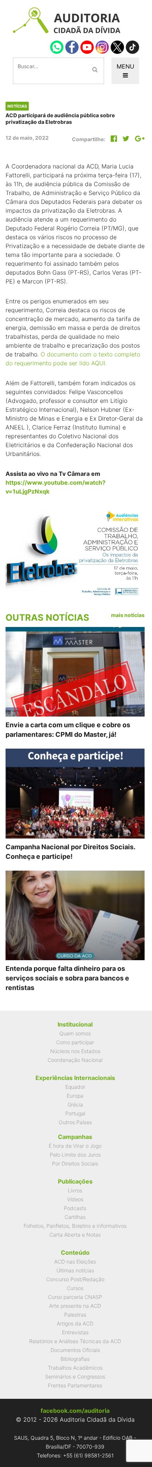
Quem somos (75, 1033)
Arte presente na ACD (75, 1306)
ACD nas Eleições (75, 1261)
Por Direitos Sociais (75, 1163)
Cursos (75, 1288)
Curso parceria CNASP (75, 1297)
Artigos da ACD (75, 1323)
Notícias (17, 106)
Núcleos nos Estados (75, 1051)
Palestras (75, 1314)
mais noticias (128, 615)
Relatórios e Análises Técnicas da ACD (75, 1341)
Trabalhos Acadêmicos (75, 1368)
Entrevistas (75, 1332)
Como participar (75, 1042)
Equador (75, 1087)
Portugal (75, 1113)
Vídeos (75, 1199)
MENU (125, 66)
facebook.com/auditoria (75, 1410)
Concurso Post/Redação (75, 1279)
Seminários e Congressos (75, 1376)
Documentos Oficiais (75, 1350)
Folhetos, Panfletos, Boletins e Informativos (75, 1226)
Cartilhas (75, 1217)
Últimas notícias (75, 1270)
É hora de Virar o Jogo (75, 1146)
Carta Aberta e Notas (75, 1234)
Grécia (75, 1104)
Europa (75, 1096)
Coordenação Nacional (75, 1060)
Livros (75, 1190)
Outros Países (75, 1122)
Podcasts (75, 1208)
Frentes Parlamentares (75, 1385)
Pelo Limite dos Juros (75, 1154)
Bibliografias (75, 1359)
